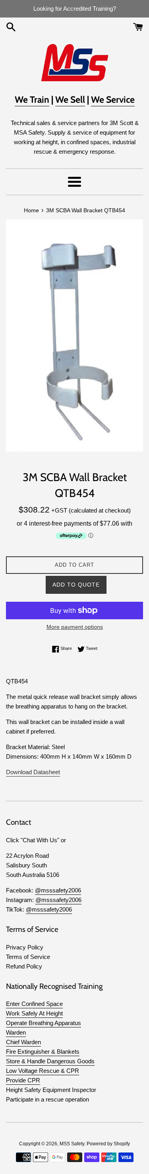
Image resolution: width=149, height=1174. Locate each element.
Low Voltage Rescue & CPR (42, 1070)
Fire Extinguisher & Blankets (42, 1051)
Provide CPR (23, 1080)
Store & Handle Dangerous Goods (50, 1061)
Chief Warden (23, 1042)
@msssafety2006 (58, 890)
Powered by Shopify (108, 1144)
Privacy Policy (24, 947)
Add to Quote (76, 584)
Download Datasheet (33, 772)
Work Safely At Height (34, 1013)
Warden (16, 1032)
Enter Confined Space (34, 1003)
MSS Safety (72, 1144)
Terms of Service (28, 956)
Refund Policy (24, 966)
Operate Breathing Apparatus (43, 1022)
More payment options (74, 627)
